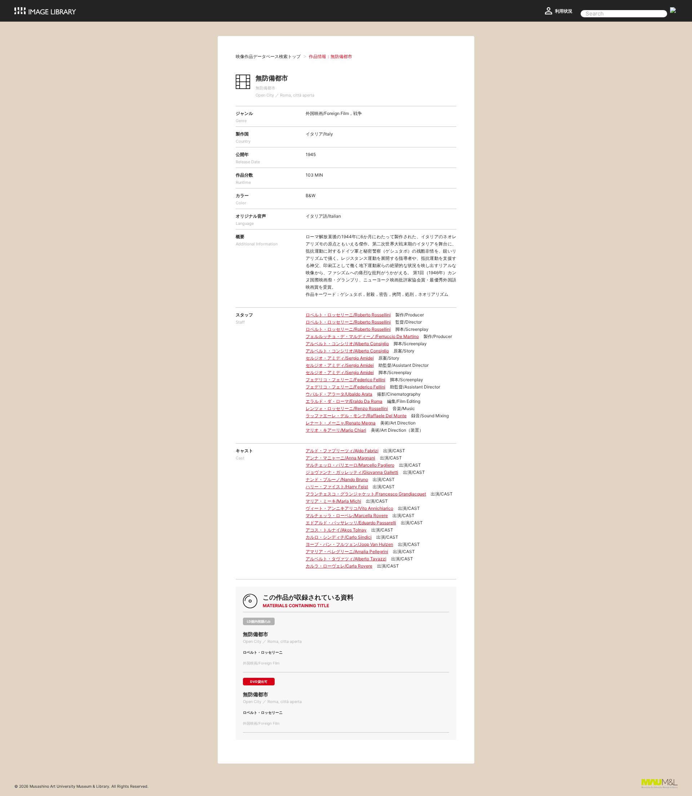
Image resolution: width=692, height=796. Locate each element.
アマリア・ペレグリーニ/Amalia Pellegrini (347, 551)
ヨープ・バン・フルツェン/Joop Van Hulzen (349, 544)
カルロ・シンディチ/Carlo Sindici (339, 537)
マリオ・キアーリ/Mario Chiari (336, 430)
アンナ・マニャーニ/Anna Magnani (340, 458)
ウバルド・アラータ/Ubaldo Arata (339, 394)
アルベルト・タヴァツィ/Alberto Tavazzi (346, 558)
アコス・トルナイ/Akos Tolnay (336, 530)
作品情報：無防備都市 (330, 56)
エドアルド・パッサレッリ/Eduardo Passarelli (351, 522)
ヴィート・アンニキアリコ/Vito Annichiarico (349, 508)
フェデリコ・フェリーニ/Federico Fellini (345, 379)
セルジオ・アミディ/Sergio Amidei (340, 358)
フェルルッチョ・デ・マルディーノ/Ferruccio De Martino (362, 336)
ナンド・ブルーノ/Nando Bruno (337, 479)
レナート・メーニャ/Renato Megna (341, 423)
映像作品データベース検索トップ (268, 56)
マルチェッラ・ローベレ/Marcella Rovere (347, 515)
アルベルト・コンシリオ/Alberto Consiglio (347, 343)
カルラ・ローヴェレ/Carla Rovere (339, 566)
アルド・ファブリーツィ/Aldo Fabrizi (342, 450)
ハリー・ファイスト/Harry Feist (337, 486)
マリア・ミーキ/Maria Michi (333, 501)
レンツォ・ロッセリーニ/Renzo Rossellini (347, 408)
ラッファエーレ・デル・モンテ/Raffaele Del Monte (356, 415)
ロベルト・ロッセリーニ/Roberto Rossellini (348, 314)
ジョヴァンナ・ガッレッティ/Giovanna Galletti (352, 472)
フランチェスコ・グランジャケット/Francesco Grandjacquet (366, 494)
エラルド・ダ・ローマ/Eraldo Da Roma (344, 401)
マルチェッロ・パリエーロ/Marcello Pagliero (350, 465)
